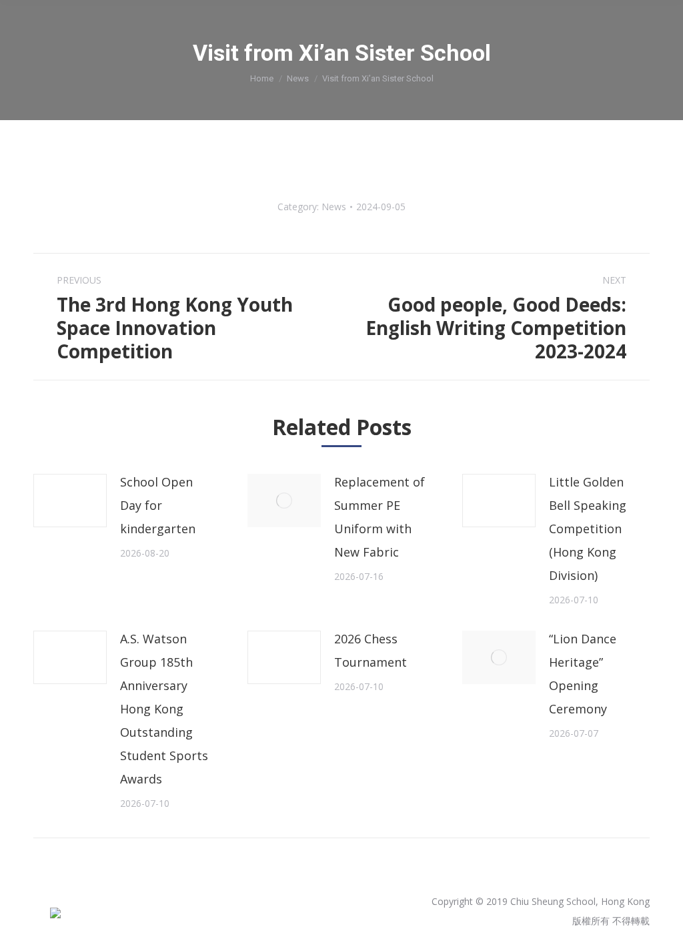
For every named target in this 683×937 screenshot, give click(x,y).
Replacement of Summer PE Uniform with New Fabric (379, 517)
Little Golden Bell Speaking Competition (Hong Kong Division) (587, 528)
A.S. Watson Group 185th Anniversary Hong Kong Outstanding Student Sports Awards (164, 709)
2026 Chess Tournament (370, 650)
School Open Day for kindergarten (157, 505)
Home (261, 78)
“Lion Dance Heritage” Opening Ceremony (582, 674)
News (298, 78)
